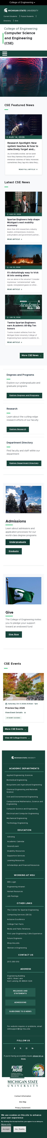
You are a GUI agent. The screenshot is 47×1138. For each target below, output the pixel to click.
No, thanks (20, 1129)
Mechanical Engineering (17, 818)
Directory (7, 21)
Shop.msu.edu (23, 943)
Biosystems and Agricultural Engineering (25, 785)
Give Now (14, 634)
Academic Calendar (25, 841)
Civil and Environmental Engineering (22, 797)
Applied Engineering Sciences (20, 775)
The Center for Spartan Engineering (25, 910)
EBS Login (21, 882)
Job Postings (22, 896)
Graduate (14, 551)
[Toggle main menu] (4, 54)
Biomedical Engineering (17, 780)
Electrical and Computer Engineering (23, 813)
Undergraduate (17, 542)
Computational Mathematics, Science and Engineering (25, 803)
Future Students (27, 16)
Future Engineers (14, 938)
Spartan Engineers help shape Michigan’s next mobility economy (23, 223)
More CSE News (30, 355)
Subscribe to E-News (22, 1011)
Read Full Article (27, 169)
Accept (6, 1129)
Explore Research (18, 429)
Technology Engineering (17, 823)
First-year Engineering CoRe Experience (24, 934)
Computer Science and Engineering (22, 809)
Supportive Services (25, 856)
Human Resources (25, 891)
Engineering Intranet (25, 887)
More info (6, 1125)
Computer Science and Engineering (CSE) (19, 38)
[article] (23, 384)
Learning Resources (25, 860)
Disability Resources (25, 851)
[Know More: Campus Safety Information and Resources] (12, 1066)
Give (16, 21)
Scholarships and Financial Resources (23, 865)
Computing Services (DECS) (25, 915)
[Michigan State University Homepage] (23, 1083)
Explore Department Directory (24, 463)
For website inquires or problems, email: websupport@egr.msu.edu (24, 1028)
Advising (11, 837)
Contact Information (22, 1096)
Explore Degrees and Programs (24, 395)
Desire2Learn (23, 846)
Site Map (22, 1102)
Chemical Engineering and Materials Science (22, 791)
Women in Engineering (17, 948)
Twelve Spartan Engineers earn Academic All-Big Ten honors (21, 326)
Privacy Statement (22, 1108)
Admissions (20, 1002)
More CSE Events (14, 729)
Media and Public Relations (18, 929)
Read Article (13, 239)
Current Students (10, 16)
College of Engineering (21, 2)
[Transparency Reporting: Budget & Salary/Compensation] (34, 1066)
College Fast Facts (25, 924)
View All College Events (16, 738)
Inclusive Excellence (16, 919)
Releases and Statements (24, 992)
